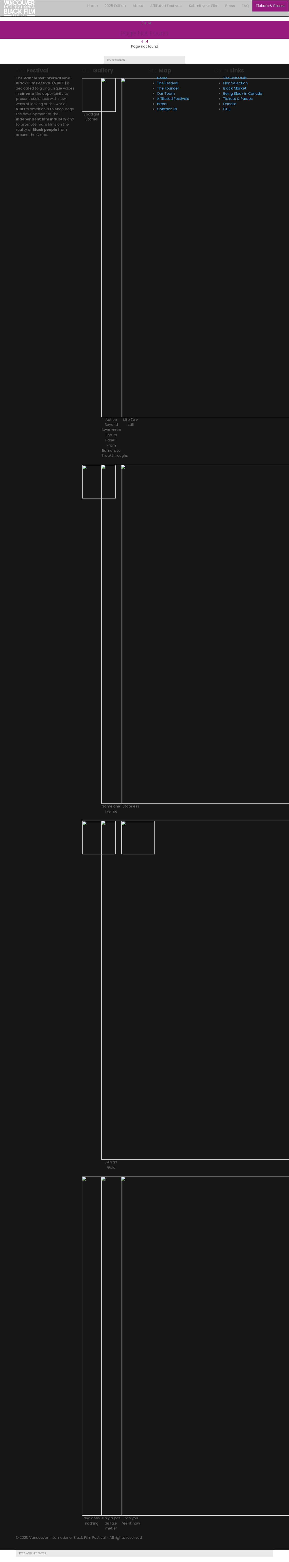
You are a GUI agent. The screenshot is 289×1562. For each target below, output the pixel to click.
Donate (229, 103)
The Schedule (235, 78)
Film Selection (235, 83)
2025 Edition (115, 5)
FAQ (245, 5)
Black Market (235, 88)
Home (92, 5)
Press (230, 5)
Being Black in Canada (242, 93)
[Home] (19, 8)
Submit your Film (203, 5)
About (138, 5)
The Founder (168, 88)
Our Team (166, 93)
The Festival (167, 83)
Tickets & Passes (270, 5)
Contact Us (167, 109)
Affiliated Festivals (166, 5)
